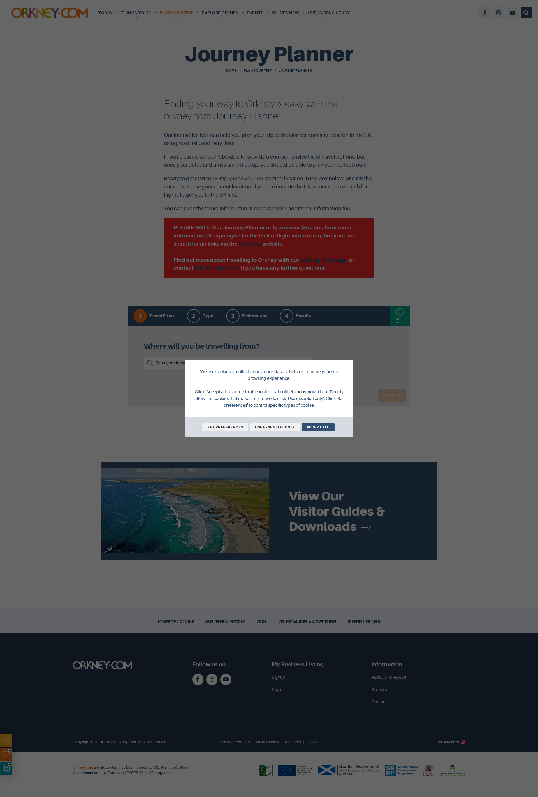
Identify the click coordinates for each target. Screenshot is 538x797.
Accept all (318, 427)
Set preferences (225, 427)
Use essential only (274, 427)
